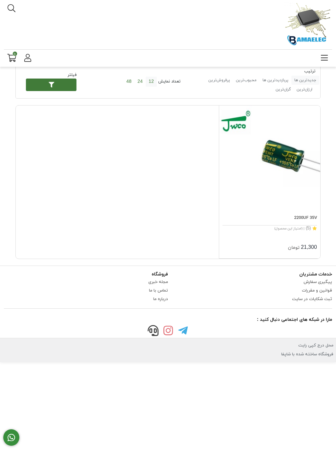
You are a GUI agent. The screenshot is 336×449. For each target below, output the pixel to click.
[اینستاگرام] (168, 331)
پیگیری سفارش (318, 282)
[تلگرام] (183, 331)
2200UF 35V (305, 218)
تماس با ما (158, 291)
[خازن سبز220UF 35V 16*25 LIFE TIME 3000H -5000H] (269, 156)
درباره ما (160, 299)
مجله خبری (158, 282)
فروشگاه (160, 274)
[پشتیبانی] (153, 331)
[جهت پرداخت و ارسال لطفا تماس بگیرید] (11, 437)
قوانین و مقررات (317, 291)
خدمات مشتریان (315, 274)
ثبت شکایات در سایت (312, 299)
